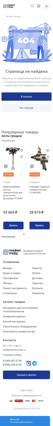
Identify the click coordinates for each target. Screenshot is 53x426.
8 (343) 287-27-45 (12, 360)
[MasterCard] (34, 401)
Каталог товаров (14, 302)
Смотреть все (8, 140)
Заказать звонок (26, 374)
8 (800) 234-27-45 (12, 364)
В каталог (26, 96)
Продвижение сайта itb (26, 408)
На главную (26, 107)
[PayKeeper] (19, 401)
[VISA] (27, 401)
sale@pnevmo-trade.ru (14, 349)
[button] (23, 234)
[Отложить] (21, 150)
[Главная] (2, 16)
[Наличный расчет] (11, 400)
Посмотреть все (8, 236)
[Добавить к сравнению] (21, 156)
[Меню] (46, 6)
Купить (13, 225)
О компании (11, 262)
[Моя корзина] (38, 7)
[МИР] (41, 401)
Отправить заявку (12, 354)
